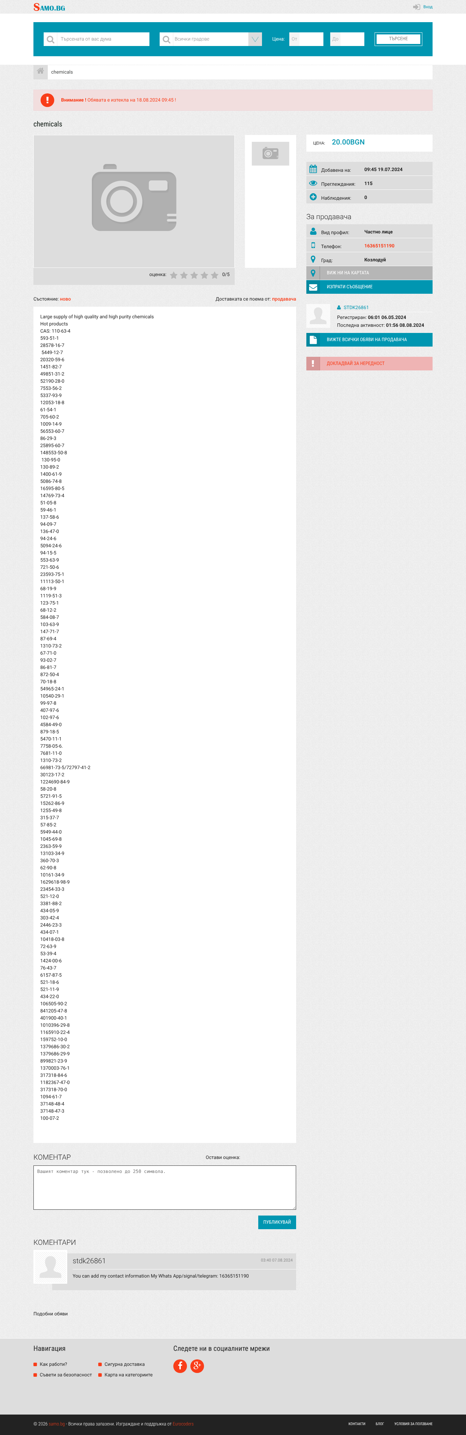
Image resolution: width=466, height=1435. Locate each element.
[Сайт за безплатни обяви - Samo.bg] (49, 7)
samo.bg (57, 1424)
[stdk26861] (50, 1267)
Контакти (357, 1424)
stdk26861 (356, 307)
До (335, 39)
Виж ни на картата (348, 273)
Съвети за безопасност (65, 1375)
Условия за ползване (413, 1424)
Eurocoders (183, 1424)
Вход (428, 6)
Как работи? (53, 1364)
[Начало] (40, 72)
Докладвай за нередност (355, 363)
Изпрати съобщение (350, 287)
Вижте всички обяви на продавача (367, 339)
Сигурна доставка (124, 1364)
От (294, 39)
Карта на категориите (127, 1375)
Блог (380, 1424)
